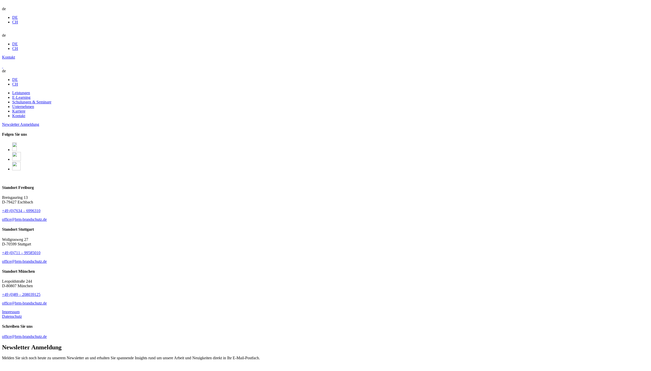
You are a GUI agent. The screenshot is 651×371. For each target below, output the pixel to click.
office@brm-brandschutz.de (24, 219)
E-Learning (21, 97)
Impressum (11, 312)
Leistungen (21, 93)
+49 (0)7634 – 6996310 (21, 211)
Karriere (18, 111)
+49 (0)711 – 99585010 (21, 253)
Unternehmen (23, 106)
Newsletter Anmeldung (20, 124)
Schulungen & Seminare (31, 102)
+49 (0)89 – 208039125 (21, 294)
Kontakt (8, 57)
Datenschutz (12, 316)
